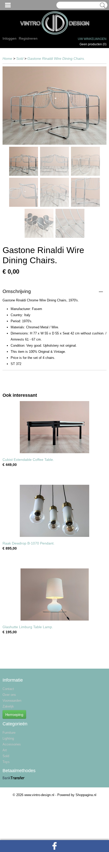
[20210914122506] (54, 105)
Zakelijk (8, 706)
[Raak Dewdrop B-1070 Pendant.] (54, 511)
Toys (6, 762)
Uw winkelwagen (92, 39)
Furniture (9, 733)
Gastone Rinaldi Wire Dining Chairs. (56, 58)
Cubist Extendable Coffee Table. (28, 460)
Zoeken (101, 5)
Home (7, 58)
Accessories (12, 744)
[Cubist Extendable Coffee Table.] (54, 427)
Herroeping (14, 714)
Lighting (8, 738)
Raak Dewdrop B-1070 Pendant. (29, 543)
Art (5, 750)
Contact (8, 689)
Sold (19, 58)
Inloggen (9, 38)
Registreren (28, 38)
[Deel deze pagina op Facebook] (54, 846)
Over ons (9, 695)
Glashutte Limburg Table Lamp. (28, 627)
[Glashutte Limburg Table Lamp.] (54, 594)
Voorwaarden (12, 700)
